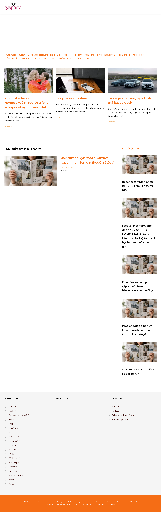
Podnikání (122, 55)
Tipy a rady (49, 58)
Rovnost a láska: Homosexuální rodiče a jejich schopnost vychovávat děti (27, 102)
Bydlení (21, 55)
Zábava (77, 58)
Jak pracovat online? (72, 98)
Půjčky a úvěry (12, 58)
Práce (141, 55)
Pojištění (133, 55)
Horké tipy (76, 55)
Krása (86, 55)
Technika (37, 58)
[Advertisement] (80, 32)
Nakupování (109, 55)
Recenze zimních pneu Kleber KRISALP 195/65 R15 (137, 186)
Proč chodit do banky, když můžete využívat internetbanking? (137, 330)
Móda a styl (96, 55)
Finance (66, 55)
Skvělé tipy (26, 58)
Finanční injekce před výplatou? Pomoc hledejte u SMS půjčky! (137, 286)
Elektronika (55, 55)
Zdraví (86, 58)
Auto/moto (11, 55)
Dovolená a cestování (38, 55)
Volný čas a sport (64, 58)
